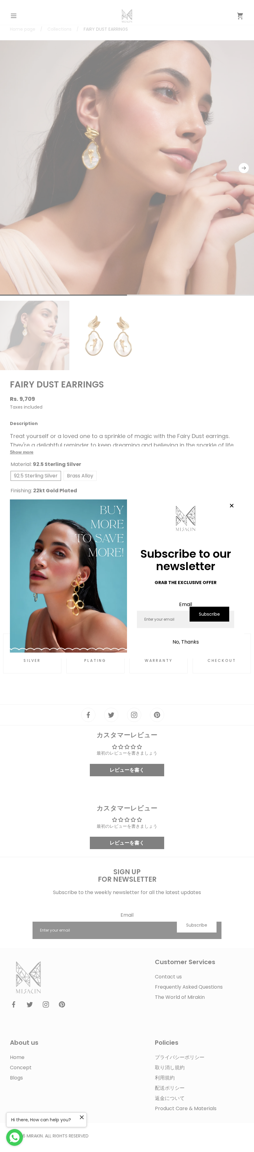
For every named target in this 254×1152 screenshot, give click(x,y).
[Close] (231, 505)
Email (185, 604)
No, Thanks (186, 641)
